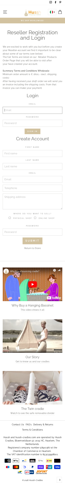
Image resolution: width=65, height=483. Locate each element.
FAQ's (29, 424)
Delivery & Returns (43, 424)
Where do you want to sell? (32, 214)
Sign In (32, 131)
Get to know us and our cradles (32, 361)
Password (32, 117)
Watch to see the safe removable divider (32, 413)
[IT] (52, 12)
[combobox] (52, 12)
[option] (32, 20)
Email (32, 104)
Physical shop (22, 218)
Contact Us (18, 424)
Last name (32, 160)
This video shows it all (32, 310)
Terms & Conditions (32, 429)
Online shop (46, 218)
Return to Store (32, 248)
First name (32, 147)
